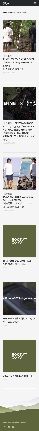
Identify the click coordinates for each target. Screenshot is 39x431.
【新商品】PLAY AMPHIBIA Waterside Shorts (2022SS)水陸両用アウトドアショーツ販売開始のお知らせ (18, 200)
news (5, 73)
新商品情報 (11, 73)
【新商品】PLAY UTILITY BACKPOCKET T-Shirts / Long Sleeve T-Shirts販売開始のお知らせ (18, 62)
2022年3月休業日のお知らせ (18, 376)
